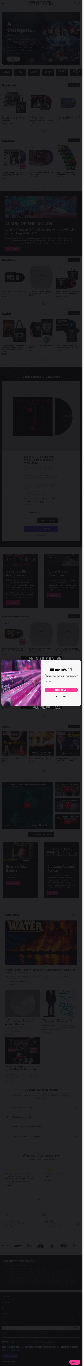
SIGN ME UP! (61, 690)
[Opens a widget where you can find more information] (74, 1362)
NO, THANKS (61, 697)
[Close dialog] (79, 662)
